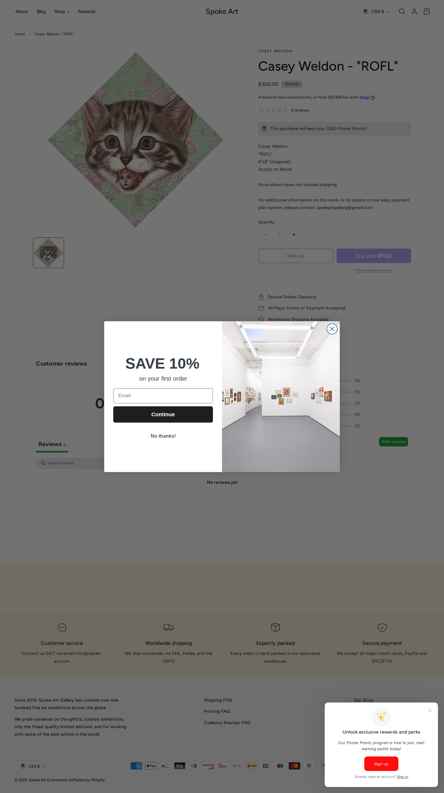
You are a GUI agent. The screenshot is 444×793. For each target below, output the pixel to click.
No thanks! (163, 436)
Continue (163, 414)
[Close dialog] (332, 329)
